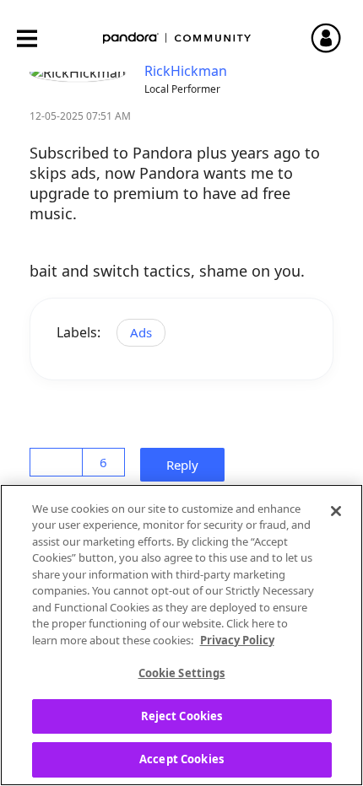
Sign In (333, 38)
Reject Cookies (182, 716)
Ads (141, 332)
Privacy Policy (237, 640)
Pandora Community (177, 38)
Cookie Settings (181, 673)
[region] (181, 635)
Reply (187, 464)
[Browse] (35, 38)
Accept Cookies (181, 759)
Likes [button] (58, 462)
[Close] (336, 511)
